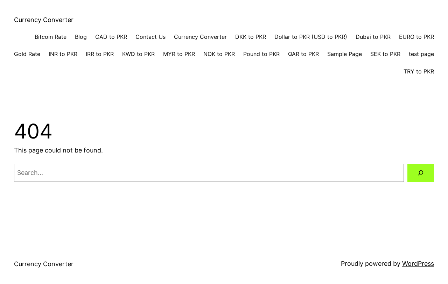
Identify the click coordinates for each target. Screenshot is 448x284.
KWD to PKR (138, 53)
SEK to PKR (385, 53)
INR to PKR (63, 53)
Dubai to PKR (373, 36)
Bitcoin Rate (50, 36)
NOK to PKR (219, 53)
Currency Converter (44, 19)
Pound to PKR (261, 53)
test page (421, 53)
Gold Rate (27, 53)
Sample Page (344, 53)
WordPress (418, 263)
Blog (81, 36)
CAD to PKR (111, 36)
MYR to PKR (179, 53)
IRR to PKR (100, 53)
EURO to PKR (416, 36)
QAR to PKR (303, 53)
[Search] (420, 173)
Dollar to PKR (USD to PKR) (310, 36)
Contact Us (150, 36)
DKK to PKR (250, 36)
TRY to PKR (419, 71)
